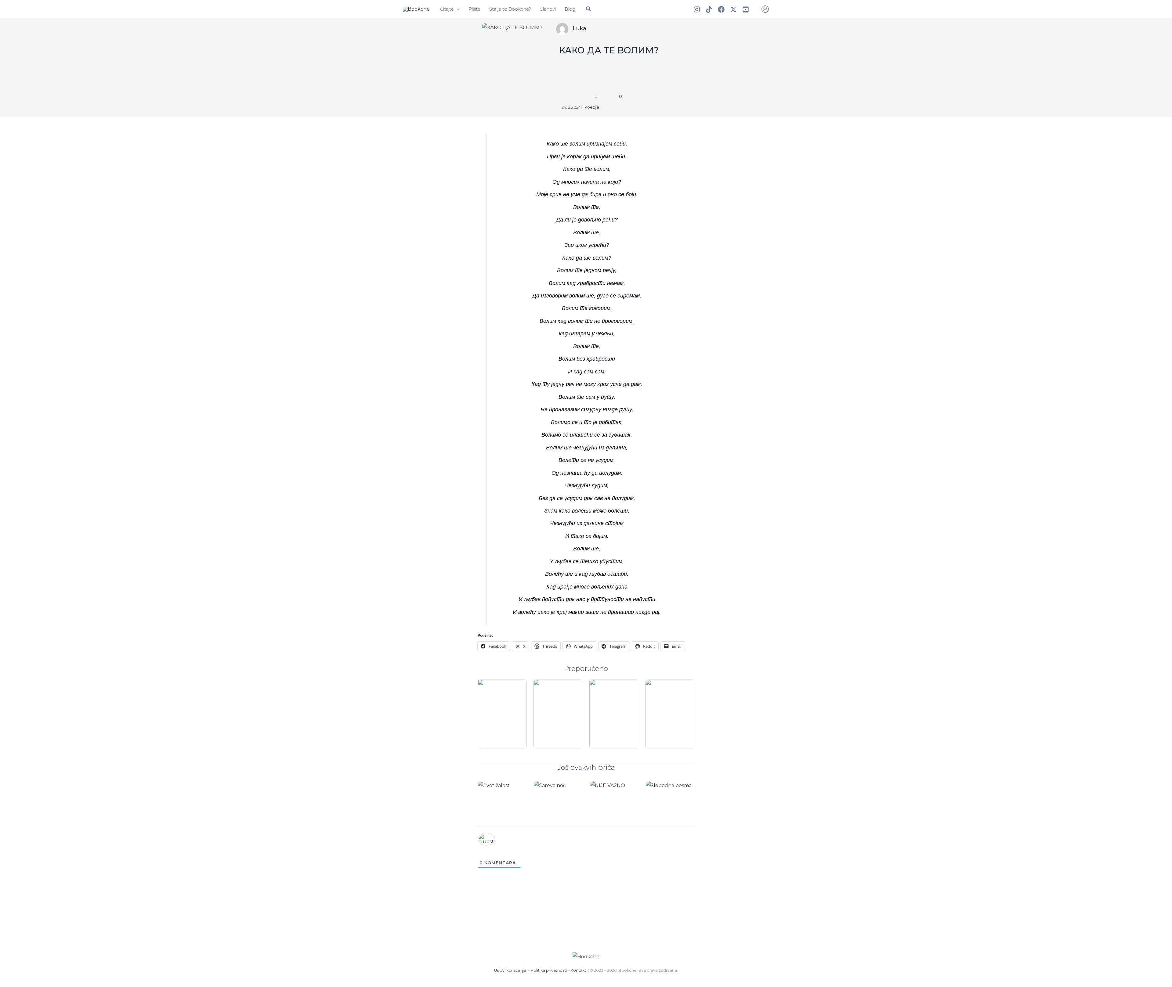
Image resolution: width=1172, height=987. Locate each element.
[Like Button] (568, 96)
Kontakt (578, 970)
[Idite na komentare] (615, 96)
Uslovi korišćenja (510, 970)
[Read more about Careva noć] (550, 785)
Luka (579, 28)
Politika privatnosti (549, 970)
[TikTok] (709, 9)
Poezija (591, 107)
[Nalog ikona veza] (765, 9)
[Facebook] (721, 9)
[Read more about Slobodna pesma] (669, 785)
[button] (457, 9)
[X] (733, 9)
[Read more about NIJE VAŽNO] (607, 785)
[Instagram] (696, 9)
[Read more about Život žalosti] (494, 785)
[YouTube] (745, 9)
